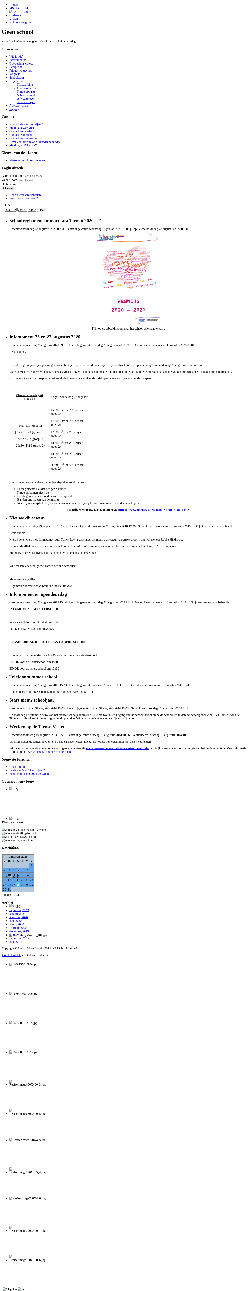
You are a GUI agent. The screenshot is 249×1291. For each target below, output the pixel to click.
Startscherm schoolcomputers (27, 160)
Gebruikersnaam (12, 175)
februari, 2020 (18, 927)
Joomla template (11, 955)
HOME (14, 4)
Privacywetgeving (20, 70)
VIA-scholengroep (20, 22)
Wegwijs (14, 74)
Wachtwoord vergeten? (23, 198)
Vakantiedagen (26, 102)
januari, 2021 (17, 913)
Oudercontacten (27, 88)
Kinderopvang (26, 91)
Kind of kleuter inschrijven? (26, 124)
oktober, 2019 (17, 934)
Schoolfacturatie (27, 95)
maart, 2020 (16, 924)
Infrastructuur (17, 60)
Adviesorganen (18, 105)
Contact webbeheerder (23, 138)
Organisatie (16, 81)
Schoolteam (16, 77)
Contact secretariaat (21, 131)
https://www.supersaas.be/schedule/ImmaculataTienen (154, 509)
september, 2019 (19, 938)
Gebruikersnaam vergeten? (25, 194)
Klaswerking (25, 84)
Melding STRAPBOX (23, 145)
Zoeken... (7, 894)
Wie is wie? (16, 56)
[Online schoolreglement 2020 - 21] (128, 279)
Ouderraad (15, 15)
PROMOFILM (18, 8)
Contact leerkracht (20, 134)
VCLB (13, 18)
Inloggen (8, 188)
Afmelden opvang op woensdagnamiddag (35, 141)
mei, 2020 (15, 920)
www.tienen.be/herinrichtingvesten (49, 751)
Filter (41, 209)
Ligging (14, 109)
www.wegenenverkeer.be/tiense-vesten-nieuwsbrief (117, 748)
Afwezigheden (26, 98)
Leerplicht (15, 67)
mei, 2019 (15, 941)
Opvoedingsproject (21, 63)
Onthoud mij (9, 184)
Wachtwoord (10, 179)
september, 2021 (19, 910)
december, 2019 (19, 931)
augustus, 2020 (18, 917)
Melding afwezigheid (22, 127)
